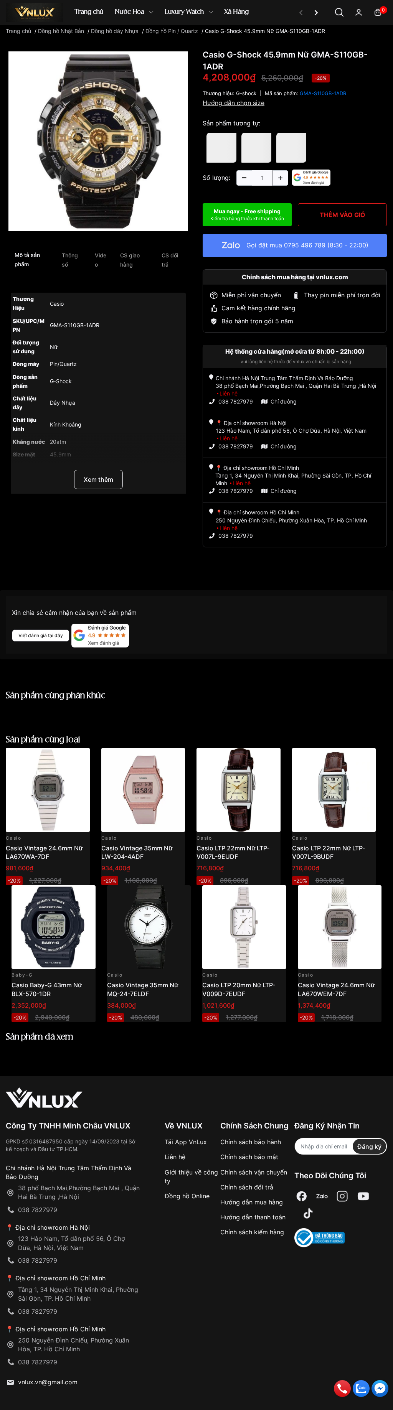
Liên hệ (175, 1157)
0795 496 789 (304, 245)
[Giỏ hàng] (377, 11)
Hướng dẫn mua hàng (251, 1202)
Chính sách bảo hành (250, 1142)
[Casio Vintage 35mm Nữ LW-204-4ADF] (143, 790)
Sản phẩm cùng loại (43, 740)
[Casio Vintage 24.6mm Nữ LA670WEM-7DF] (340, 927)
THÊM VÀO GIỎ (342, 215)
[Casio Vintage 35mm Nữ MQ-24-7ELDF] (149, 927)
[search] (307, 38)
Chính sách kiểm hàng (252, 1232)
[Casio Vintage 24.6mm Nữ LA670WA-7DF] (48, 790)
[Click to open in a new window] (98, 141)
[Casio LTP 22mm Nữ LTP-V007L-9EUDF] (238, 790)
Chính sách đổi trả (246, 1187)
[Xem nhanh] (79, 758)
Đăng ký (369, 1146)
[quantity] (244, 178)
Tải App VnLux (186, 1142)
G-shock (246, 93)
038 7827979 (235, 401)
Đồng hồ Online (187, 1196)
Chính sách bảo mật (249, 1157)
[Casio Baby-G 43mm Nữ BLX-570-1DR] (54, 927)
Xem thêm (98, 479)
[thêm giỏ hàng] (62, 758)
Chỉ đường (284, 401)
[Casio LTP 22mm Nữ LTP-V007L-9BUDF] (334, 790)
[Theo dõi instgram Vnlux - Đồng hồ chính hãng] (342, 1196)
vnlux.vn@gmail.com (48, 1382)
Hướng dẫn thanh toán (253, 1217)
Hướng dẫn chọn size (233, 103)
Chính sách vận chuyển (253, 1172)
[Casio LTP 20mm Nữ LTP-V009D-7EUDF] (244, 927)
